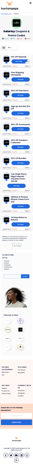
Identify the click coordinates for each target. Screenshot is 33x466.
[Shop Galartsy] (16, 23)
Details (27, 66)
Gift (3, 375)
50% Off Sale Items (20, 90)
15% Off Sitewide (18, 57)
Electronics (5, 372)
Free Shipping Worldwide (17, 73)
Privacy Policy (6, 393)
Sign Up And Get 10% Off (20, 107)
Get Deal (21, 79)
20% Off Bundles (18, 158)
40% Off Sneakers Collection (19, 141)
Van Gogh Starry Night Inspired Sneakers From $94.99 (19, 177)
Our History (21, 370)
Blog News (21, 372)
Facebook (21, 390)
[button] (5, 39)
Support (4, 388)
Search (25, 276)
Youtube (20, 396)
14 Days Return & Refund (19, 218)
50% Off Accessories (20, 124)
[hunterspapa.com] (9, 5)
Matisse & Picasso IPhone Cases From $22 (20, 199)
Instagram (21, 393)
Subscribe (16, 422)
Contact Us (5, 391)
